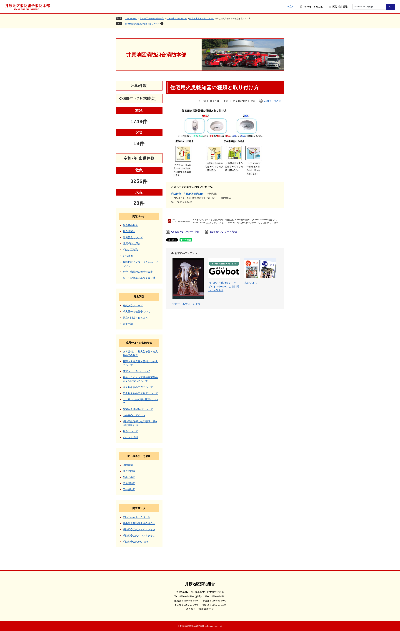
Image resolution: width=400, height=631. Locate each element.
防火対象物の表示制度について (140, 393)
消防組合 (176, 193)
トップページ (131, 18)
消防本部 (128, 465)
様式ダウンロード (133, 305)
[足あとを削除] (161, 23)
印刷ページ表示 (272, 101)
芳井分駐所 (129, 489)
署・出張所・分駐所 (139, 456)
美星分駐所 (129, 483)
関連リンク (138, 508)
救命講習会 (129, 231)
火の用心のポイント (134, 415)
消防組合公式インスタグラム (139, 535)
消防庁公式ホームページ (136, 517)
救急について (130, 431)
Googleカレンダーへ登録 (185, 231)
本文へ (290, 6)
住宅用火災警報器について (201, 18)
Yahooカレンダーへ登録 (223, 231)
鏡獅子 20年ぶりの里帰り (187, 303)
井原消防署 (129, 471)
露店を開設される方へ (135, 317)
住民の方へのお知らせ (177, 18)
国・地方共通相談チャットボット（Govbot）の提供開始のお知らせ (223, 287)
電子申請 (128, 323)
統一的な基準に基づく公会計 (139, 278)
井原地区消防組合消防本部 (152, 18)
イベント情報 (130, 437)
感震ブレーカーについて (136, 371)
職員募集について (133, 237)
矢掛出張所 (129, 477)
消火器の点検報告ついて (136, 311)
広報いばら (250, 283)
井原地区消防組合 (193, 193)
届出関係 (139, 296)
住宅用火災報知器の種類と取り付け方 (142, 24)
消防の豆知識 (130, 249)
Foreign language (313, 6)
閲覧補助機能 (340, 6)
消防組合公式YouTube (135, 541)
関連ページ (138, 216)
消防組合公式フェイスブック (139, 529)
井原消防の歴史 (131, 243)
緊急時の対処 (130, 225)
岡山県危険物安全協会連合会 (139, 523)
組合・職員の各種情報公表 (138, 271)
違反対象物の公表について (138, 387)
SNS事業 (128, 255)
